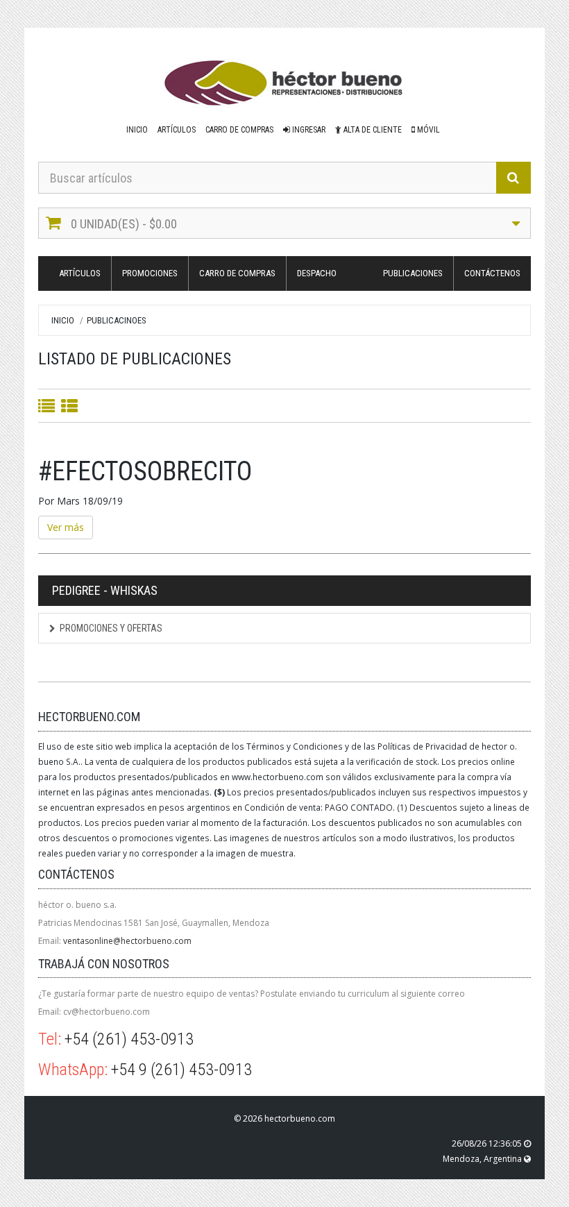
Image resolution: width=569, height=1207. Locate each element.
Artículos (177, 130)
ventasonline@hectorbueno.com (127, 941)
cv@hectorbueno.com (106, 1012)
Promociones (150, 273)
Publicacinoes (116, 320)
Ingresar (307, 130)
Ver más (65, 527)
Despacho (317, 273)
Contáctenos (492, 273)
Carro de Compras (239, 130)
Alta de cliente (371, 130)
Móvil (427, 130)
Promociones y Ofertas (111, 628)
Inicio (137, 130)
